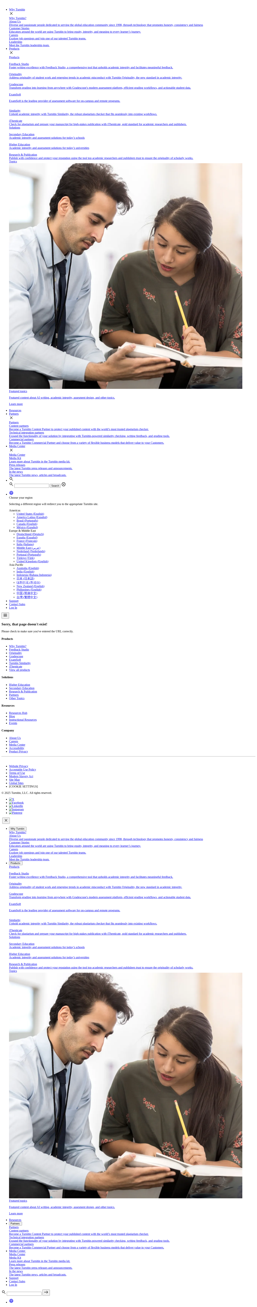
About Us (15, 738)
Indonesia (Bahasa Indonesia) (34, 575)
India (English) (25, 571)
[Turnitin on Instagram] (16, 809)
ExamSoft (15, 659)
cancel (63, 484)
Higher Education (19, 684)
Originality (15, 653)
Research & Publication (23, 691)
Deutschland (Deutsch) (30, 534)
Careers (13, 741)
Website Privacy (18, 766)
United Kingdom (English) (32, 561)
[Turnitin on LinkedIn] (16, 806)
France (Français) (27, 540)
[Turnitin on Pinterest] (15, 812)
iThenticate (15, 666)
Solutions (14, 127)
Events (13, 723)
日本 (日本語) (25, 578)
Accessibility (16, 748)
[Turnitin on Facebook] (16, 802)
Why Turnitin (17, 9)
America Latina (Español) (32, 517)
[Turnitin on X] (11, 799)
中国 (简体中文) (27, 593)
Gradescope (16, 656)
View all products (19, 669)
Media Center (17, 446)
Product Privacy (18, 751)
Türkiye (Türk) (25, 558)
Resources (15, 410)
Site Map (14, 779)
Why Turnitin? (17, 18)
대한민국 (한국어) (28, 582)
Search (55, 485)
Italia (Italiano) (25, 544)
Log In (13, 607)
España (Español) (27, 537)
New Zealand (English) (30, 586)
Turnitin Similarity (20, 663)
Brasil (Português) (27, 520)
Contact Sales (17, 604)
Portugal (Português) (29, 554)
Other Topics (16, 698)
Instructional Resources (23, 719)
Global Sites (16, 783)
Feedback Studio (19, 649)
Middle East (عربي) (28, 547)
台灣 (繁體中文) (27, 597)
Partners (14, 413)
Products (14, 48)
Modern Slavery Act (21, 776)
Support (13, 600)
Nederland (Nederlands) (31, 551)
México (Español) (27, 527)
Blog (12, 716)
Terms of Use (17, 772)
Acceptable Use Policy (22, 769)
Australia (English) (28, 568)
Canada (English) (27, 524)
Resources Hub (18, 713)
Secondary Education (21, 688)
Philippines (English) (29, 589)
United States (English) (30, 513)
